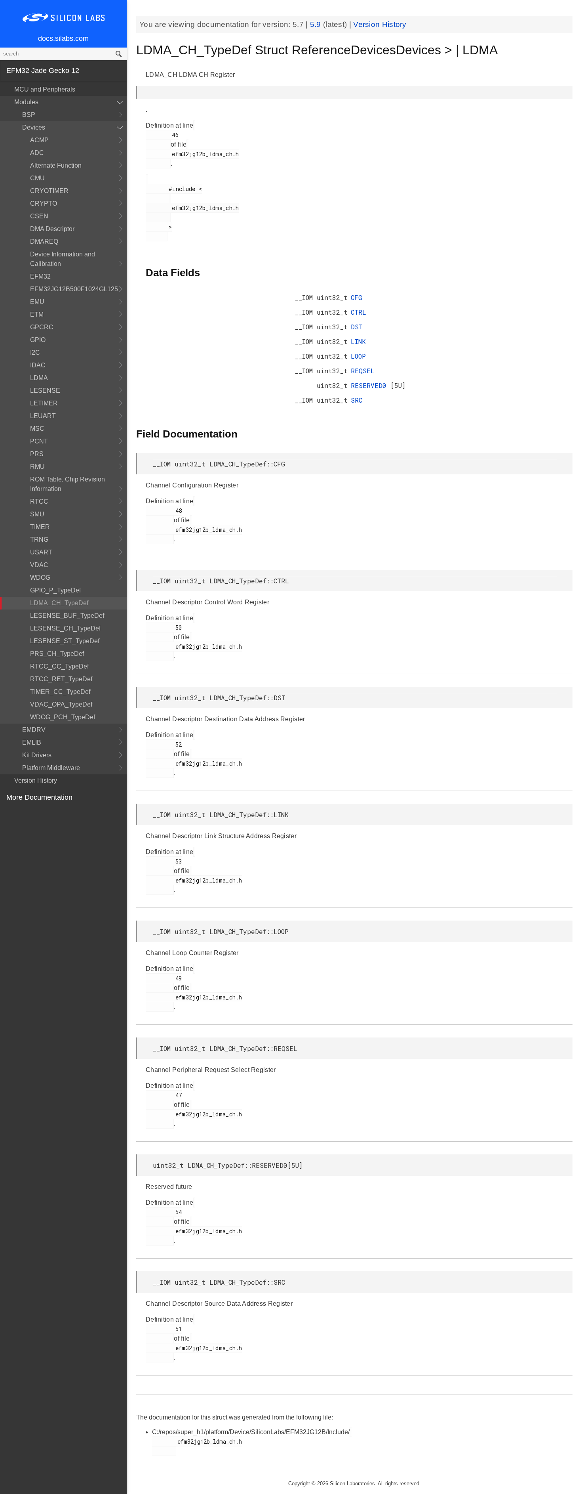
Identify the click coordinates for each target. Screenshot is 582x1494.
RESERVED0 (370, 385)
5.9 (316, 24)
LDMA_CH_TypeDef (59, 603)
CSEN (39, 216)
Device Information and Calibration (62, 259)
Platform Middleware (51, 767)
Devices (33, 127)
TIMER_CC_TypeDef (60, 691)
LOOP (358, 356)
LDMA (39, 377)
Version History (35, 780)
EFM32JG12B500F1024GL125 (74, 289)
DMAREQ (44, 241)
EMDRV (34, 729)
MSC (37, 428)
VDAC (39, 565)
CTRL (358, 312)
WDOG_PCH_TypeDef (62, 717)
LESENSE (45, 390)
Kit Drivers (36, 755)
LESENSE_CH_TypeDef (65, 628)
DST (357, 327)
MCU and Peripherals (44, 89)
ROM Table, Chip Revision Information (67, 484)
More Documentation (39, 797)
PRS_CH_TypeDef (57, 653)
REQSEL (363, 371)
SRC (356, 400)
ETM (37, 314)
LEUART (43, 416)
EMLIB (31, 742)
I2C (35, 352)
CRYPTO (43, 203)
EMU (37, 301)
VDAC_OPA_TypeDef (61, 704)
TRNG (39, 539)
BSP (28, 114)
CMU (37, 178)
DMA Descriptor (52, 228)
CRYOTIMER (49, 190)
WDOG (40, 577)
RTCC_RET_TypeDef (61, 679)
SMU (37, 514)
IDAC (38, 365)
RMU (37, 466)
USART (41, 552)
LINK (358, 341)
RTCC (39, 501)
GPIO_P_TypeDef (55, 590)
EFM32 (40, 276)
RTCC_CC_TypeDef (59, 666)
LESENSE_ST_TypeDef (64, 641)
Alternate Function (56, 165)
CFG (356, 297)
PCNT (39, 441)
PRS (37, 454)
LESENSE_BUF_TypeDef (67, 615)
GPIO (38, 339)
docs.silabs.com (63, 38)
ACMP (39, 140)
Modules (26, 102)
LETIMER (44, 403)
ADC (37, 152)
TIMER (40, 526)
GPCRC (41, 327)
